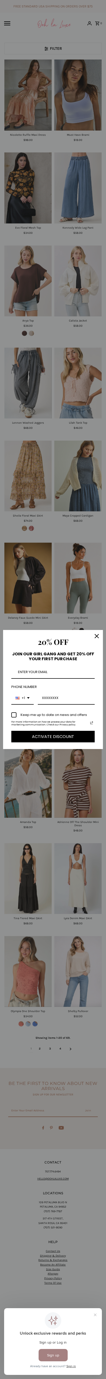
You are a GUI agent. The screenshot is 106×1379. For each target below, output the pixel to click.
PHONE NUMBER (24, 686)
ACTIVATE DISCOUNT (53, 737)
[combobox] (22, 698)
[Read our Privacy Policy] (92, 723)
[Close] (97, 636)
